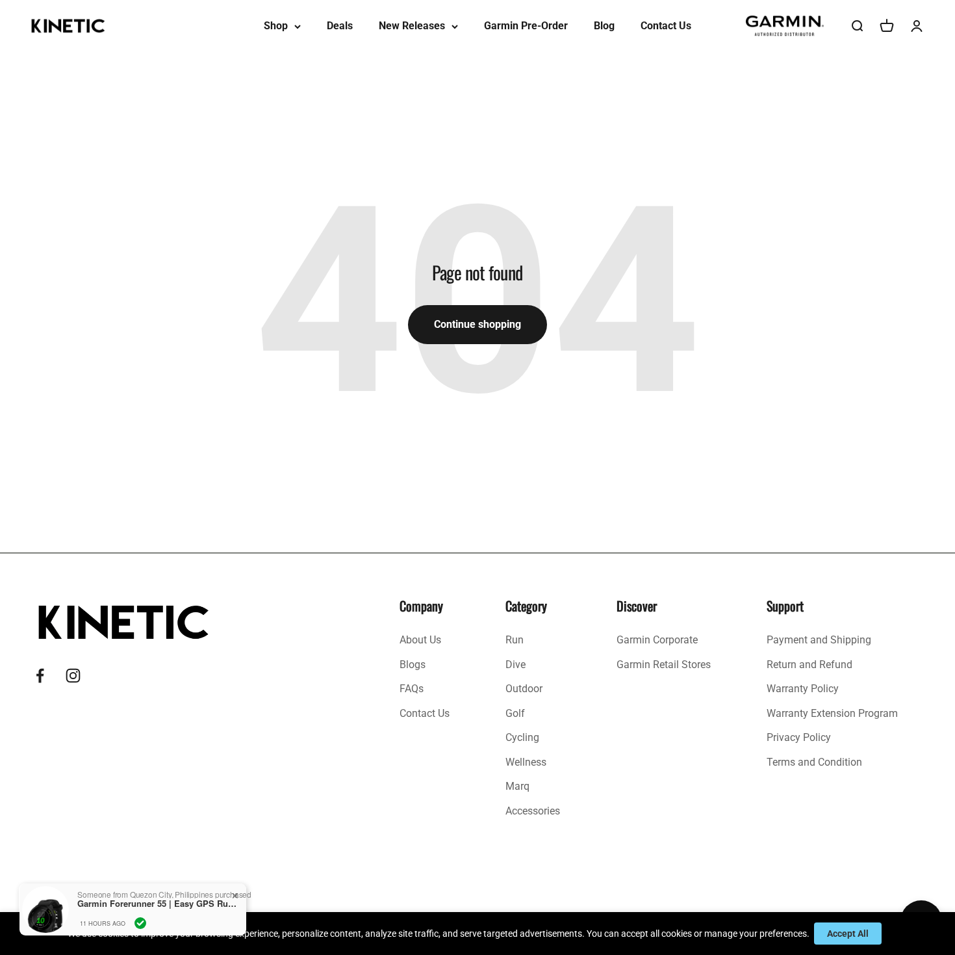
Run (514, 640)
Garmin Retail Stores (664, 664)
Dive (515, 664)
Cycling (522, 737)
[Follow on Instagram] (73, 675)
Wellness (525, 762)
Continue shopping (477, 324)
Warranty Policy (803, 688)
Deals (340, 26)
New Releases (412, 26)
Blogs (413, 664)
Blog (604, 26)
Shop (276, 26)
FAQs (412, 688)
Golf (515, 713)
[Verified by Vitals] (140, 923)
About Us (420, 640)
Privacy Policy (799, 737)
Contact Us (666, 26)
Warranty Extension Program (832, 713)
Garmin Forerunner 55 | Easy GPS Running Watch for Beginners (158, 903)
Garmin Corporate (657, 640)
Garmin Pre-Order (526, 26)
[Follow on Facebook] (40, 675)
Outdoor (523, 688)
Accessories (532, 811)
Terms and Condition (814, 762)
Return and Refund (809, 664)
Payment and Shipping (819, 640)
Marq (517, 786)
